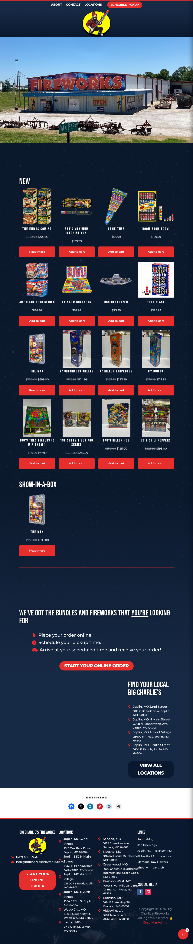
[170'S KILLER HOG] (116, 418)
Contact (73, 4)
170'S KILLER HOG (116, 440)
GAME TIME (116, 229)
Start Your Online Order (37, 880)
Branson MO (163, 850)
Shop (141, 867)
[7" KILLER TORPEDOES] (116, 349)
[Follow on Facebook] (140, 892)
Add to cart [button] (77, 251)
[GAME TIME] (116, 206)
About (56, 4)
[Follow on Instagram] (148, 892)
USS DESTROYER (116, 302)
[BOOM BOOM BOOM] (156, 206)
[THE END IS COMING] (37, 206)
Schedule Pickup (125, 5)
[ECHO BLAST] (156, 280)
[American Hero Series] (37, 280)
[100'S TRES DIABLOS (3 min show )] (37, 418)
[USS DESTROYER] (116, 280)
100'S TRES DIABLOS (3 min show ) (37, 442)
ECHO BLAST (156, 302)
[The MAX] (37, 349)
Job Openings (147, 845)
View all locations (151, 769)
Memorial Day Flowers (152, 862)
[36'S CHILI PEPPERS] (156, 418)
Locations (93, 4)
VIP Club (158, 867)
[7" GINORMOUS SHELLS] (77, 349)
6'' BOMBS (155, 371)
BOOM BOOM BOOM (155, 229)
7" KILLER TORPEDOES (116, 371)
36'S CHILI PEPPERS (156, 440)
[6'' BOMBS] (156, 349)
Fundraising (145, 839)
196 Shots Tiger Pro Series (76, 442)
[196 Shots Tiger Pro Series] (77, 418)
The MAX (37, 371)
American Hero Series (37, 302)
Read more (37, 251)
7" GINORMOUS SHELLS (77, 371)
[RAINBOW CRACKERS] (77, 280)
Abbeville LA (145, 856)
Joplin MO (144, 850)
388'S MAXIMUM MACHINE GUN (77, 231)
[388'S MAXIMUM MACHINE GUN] (77, 206)
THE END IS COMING (37, 229)
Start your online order (96, 665)
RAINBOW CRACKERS (76, 302)
